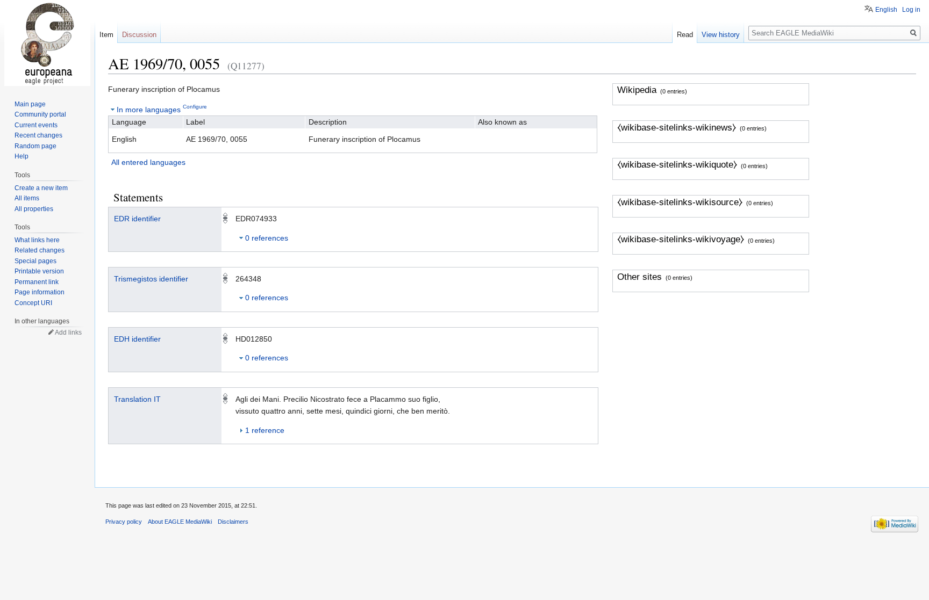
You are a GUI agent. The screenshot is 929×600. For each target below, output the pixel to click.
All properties (34, 209)
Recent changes (38, 135)
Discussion (139, 35)
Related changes (40, 250)
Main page (30, 104)
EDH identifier (137, 339)
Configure (195, 107)
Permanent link (37, 282)
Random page (35, 146)
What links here (37, 240)
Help (21, 156)
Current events (36, 125)
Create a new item (41, 188)
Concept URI (33, 303)
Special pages (35, 261)
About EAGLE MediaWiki (180, 521)
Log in (911, 9)
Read (685, 35)
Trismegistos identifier (151, 278)
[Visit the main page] (47, 43)
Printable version (39, 271)
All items (27, 198)
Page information (40, 292)
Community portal (40, 114)
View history (721, 35)
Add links (68, 332)
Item (106, 35)
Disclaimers (233, 521)
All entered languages (148, 162)
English (886, 9)
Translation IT (137, 399)
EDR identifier (137, 218)
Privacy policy (123, 521)
